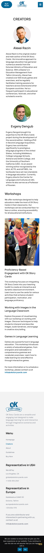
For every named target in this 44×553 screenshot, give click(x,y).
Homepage (10, 439)
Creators (9, 444)
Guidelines (10, 452)
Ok (20, 549)
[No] (40, 544)
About (8, 448)
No (25, 549)
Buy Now (9, 456)
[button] (40, 4)
